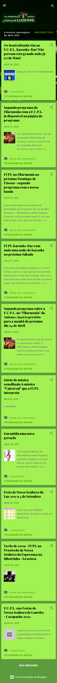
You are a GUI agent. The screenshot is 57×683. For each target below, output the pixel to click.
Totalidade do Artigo (18, 96)
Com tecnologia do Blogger (30, 676)
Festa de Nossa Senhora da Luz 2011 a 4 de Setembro (23, 494)
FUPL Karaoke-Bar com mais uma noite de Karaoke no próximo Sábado (24, 250)
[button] (51, 45)
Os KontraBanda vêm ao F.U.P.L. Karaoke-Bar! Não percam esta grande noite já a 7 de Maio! (24, 51)
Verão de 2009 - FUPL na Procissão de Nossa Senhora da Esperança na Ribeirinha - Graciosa (23, 552)
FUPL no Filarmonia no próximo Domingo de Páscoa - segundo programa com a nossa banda (21, 183)
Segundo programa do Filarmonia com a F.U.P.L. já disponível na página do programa (23, 113)
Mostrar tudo (44, 32)
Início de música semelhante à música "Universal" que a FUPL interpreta (21, 386)
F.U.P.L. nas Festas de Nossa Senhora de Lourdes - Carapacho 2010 (24, 612)
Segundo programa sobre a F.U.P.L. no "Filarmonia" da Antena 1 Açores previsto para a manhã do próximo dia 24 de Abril (24, 317)
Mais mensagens (28, 665)
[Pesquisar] (52, 6)
